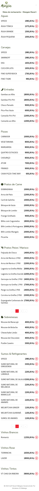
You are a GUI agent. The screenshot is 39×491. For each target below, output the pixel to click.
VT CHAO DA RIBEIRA (10, 473)
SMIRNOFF (5, 57)
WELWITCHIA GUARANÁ (11, 412)
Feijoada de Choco (9, 252)
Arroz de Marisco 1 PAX (10, 263)
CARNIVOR (5, 136)
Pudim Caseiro (7, 343)
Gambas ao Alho (8, 94)
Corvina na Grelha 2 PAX (11, 295)
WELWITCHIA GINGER (10, 407)
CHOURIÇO (5, 157)
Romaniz (5, 437)
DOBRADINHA (7, 189)
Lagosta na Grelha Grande (12, 274)
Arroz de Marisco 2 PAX (10, 258)
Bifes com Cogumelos (10, 221)
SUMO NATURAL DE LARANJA (9, 372)
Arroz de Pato (7, 194)
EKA (2, 63)
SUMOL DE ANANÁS (9, 418)
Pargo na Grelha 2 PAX (10, 289)
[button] (36, 5)
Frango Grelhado (8, 215)
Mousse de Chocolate (10, 338)
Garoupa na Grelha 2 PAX (11, 279)
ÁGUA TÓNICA (7, 26)
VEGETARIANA (7, 141)
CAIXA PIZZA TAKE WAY (11, 173)
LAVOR (4, 458)
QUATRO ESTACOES (9, 152)
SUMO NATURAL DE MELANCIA (9, 385)
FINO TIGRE (6, 78)
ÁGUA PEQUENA (8, 36)
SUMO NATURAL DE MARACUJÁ (9, 393)
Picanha (4, 237)
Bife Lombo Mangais (10, 231)
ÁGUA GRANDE (7, 31)
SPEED (4, 21)
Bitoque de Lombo (9, 210)
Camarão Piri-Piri (8, 115)
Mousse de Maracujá (9, 322)
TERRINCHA (6, 452)
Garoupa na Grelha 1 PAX (11, 284)
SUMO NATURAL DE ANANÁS (9, 401)
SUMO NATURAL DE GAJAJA (13, 379)
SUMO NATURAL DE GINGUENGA (9, 365)
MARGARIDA (6, 147)
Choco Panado (7, 105)
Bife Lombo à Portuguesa (12, 226)
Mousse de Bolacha (9, 327)
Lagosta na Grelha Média (11, 268)
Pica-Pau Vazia (7, 110)
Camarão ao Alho (8, 121)
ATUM (3, 163)
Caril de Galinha (8, 199)
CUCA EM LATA (7, 68)
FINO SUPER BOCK (9, 73)
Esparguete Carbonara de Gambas (12, 301)
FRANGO (4, 168)
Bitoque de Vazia (8, 205)
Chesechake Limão (9, 332)
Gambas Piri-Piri (8, 99)
